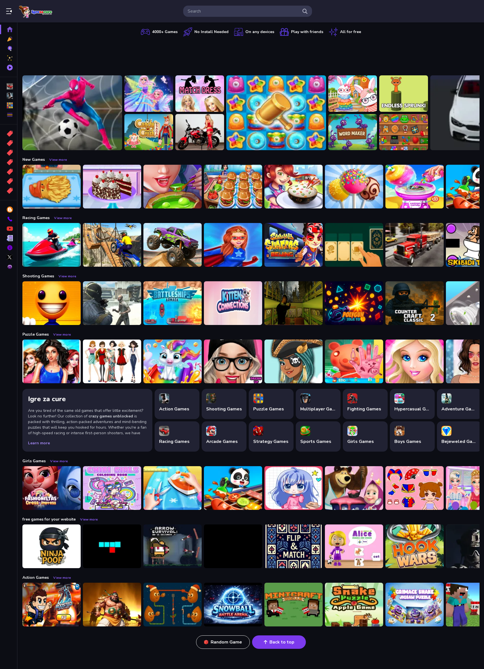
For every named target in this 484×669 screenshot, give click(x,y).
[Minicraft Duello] (293, 604)
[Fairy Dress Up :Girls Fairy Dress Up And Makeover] (293, 361)
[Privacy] (8, 266)
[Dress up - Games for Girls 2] (414, 361)
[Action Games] (8, 96)
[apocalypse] (8, 162)
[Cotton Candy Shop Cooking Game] (414, 186)
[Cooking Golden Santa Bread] (51, 186)
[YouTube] (8, 228)
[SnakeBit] (112, 546)
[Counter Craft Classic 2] (414, 303)
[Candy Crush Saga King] (148, 132)
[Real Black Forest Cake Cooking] (112, 186)
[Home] (8, 29)
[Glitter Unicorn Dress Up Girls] (172, 361)
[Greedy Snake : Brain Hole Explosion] (354, 604)
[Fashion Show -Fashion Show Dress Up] (51, 361)
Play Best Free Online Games (36, 11)
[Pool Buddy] (51, 303)
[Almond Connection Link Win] (172, 604)
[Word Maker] (352, 132)
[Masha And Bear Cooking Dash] (354, 488)
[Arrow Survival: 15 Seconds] (172, 546)
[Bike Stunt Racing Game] (112, 245)
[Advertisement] (251, 54)
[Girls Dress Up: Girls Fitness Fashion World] (233, 361)
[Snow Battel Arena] (233, 604)
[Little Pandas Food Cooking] (233, 488)
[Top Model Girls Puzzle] (112, 361)
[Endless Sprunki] (403, 93)
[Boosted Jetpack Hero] (51, 604)
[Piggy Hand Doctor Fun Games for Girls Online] (354, 361)
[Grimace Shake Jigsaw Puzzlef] (414, 604)
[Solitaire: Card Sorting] (354, 245)
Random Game (226, 642)
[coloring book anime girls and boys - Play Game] (293, 488)
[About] (8, 247)
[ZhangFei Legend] (112, 604)
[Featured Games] (8, 58)
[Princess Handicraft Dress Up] (172, 488)
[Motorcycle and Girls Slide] (199, 132)
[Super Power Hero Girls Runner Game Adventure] (233, 245)
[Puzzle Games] (8, 105)
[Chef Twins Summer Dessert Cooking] (354, 186)
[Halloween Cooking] (172, 186)
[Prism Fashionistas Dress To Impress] (51, 488)
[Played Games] (8, 67)
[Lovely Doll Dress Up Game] (414, 488)
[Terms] (8, 238)
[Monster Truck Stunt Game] (172, 245)
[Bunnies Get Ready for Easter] (352, 93)
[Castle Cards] (293, 546)
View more (58, 159)
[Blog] (8, 209)
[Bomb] (8, 152)
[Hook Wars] (414, 546)
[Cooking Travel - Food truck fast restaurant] (233, 186)
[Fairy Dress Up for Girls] (148, 93)
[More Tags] (8, 191)
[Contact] (8, 219)
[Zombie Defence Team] (112, 303)
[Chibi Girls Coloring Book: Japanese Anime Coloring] (112, 488)
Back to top (281, 642)
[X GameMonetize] (8, 257)
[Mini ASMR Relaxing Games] (403, 132)
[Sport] (8, 143)
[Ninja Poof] (51, 546)
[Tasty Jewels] (276, 112)
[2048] (8, 171)
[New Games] (8, 39)
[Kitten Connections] (233, 303)
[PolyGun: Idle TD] (354, 303)
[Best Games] (8, 48)
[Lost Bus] (293, 303)
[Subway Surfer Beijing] (293, 245)
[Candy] (8, 133)
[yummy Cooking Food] (293, 186)
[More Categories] (8, 115)
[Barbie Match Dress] (199, 93)
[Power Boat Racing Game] (51, 245)
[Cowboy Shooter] (233, 546)
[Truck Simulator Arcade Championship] (414, 245)
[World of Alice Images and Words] (354, 546)
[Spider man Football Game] (72, 112)
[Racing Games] (8, 86)
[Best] (8, 181)
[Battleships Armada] (172, 303)
